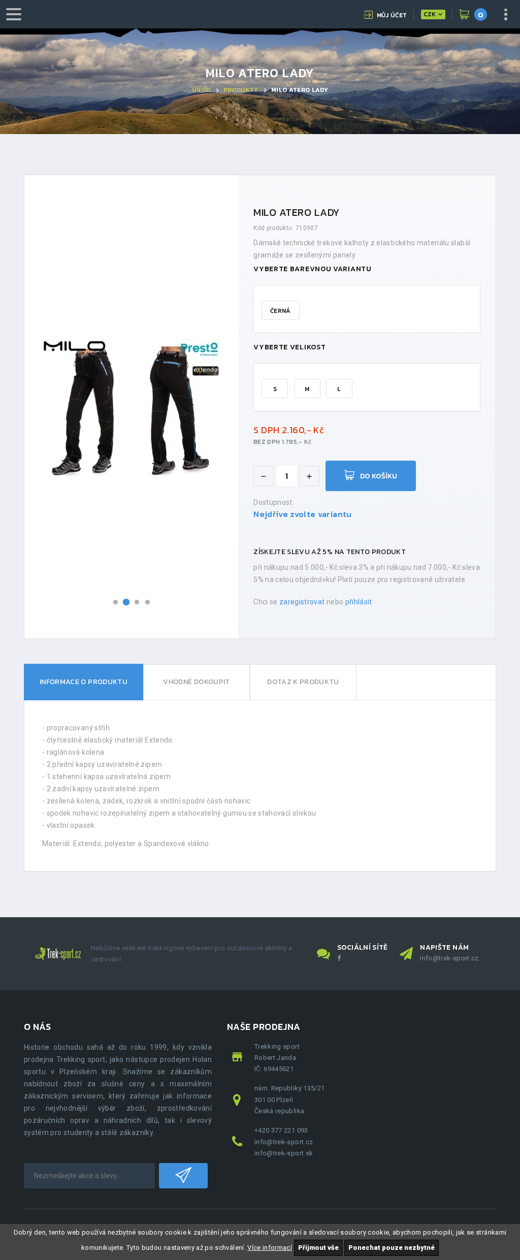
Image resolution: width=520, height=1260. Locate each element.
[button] (115, 602)
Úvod (201, 89)
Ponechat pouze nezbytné (391, 1247)
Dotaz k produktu (303, 681)
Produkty (240, 89)
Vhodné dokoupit (196, 681)
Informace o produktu (83, 681)
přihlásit (358, 602)
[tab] (83, 682)
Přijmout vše (318, 1247)
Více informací (269, 1247)
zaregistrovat (302, 602)
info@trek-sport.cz (449, 958)
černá (280, 310)
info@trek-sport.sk (283, 1153)
